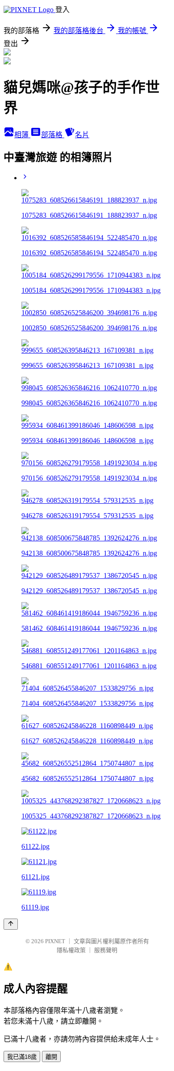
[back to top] (11, 924)
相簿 (22, 135)
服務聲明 (105, 950)
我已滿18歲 (22, 1057)
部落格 (52, 135)
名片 (82, 135)
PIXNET (55, 941)
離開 (51, 1057)
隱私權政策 (71, 950)
